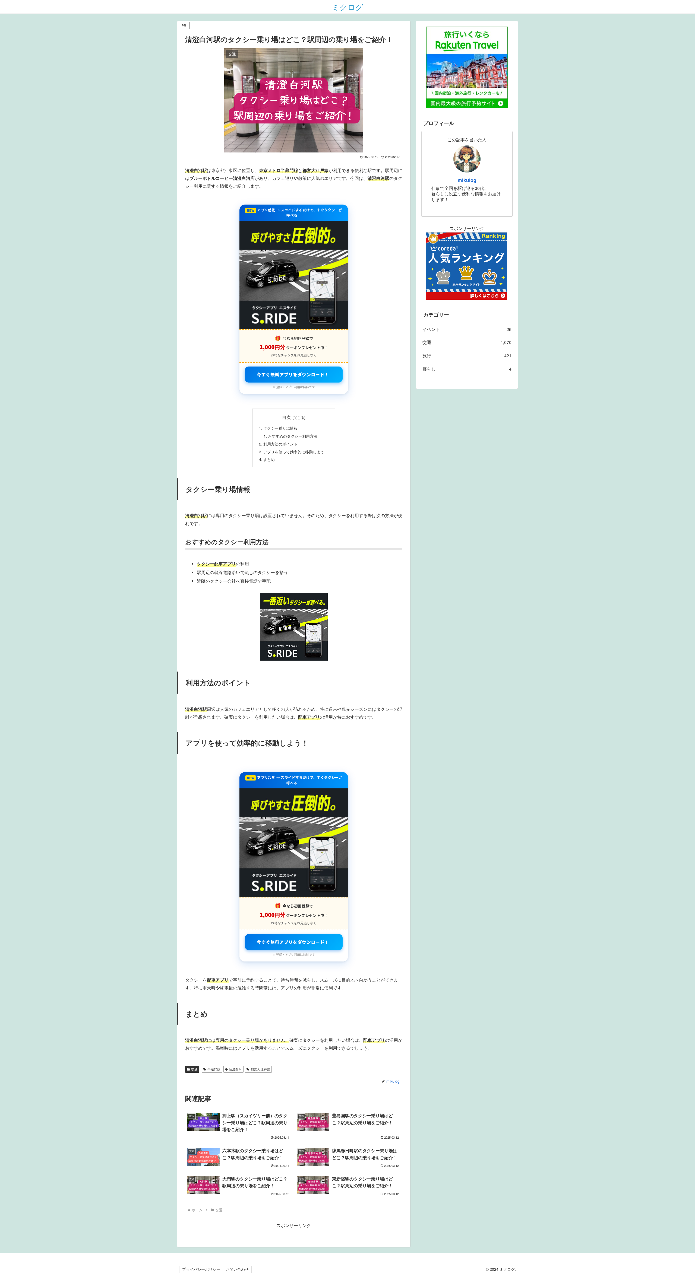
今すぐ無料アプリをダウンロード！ (293, 374)
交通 (194, 1069)
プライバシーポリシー (201, 1269)
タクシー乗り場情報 (280, 428)
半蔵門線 (213, 1069)
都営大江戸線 (260, 1069)
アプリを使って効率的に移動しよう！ (295, 451)
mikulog (467, 180)
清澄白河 (235, 1069)
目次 (286, 417)
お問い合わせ (237, 1269)
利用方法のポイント (280, 444)
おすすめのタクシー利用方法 (292, 436)
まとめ (269, 459)
